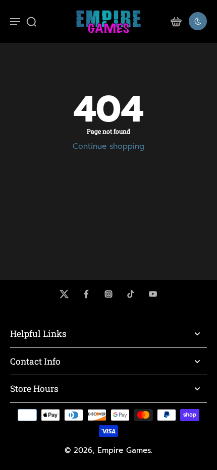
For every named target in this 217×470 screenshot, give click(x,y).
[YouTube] (153, 294)
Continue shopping (108, 146)
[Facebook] (86, 294)
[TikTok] (131, 294)
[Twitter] (64, 294)
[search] (31, 21)
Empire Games (124, 450)
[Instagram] (108, 294)
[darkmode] (198, 21)
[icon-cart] (176, 21)
